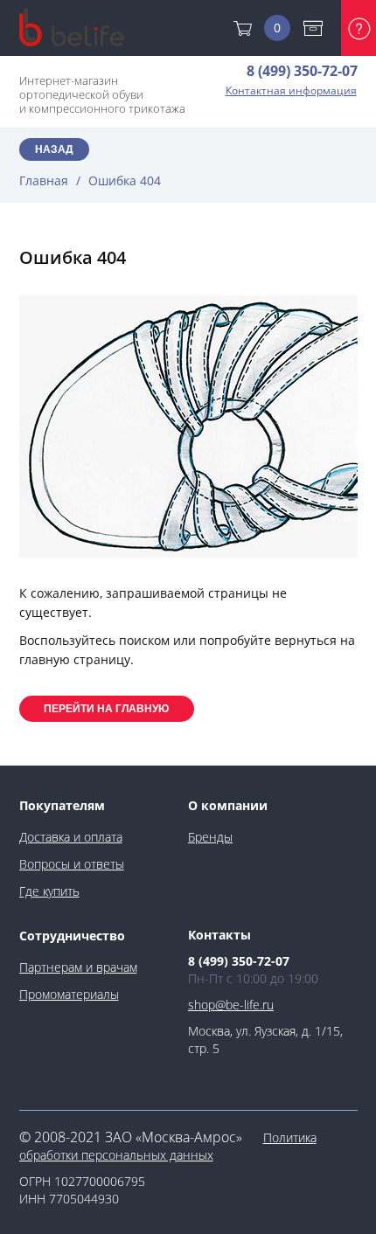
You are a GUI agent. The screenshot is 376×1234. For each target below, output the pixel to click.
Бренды (210, 836)
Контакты (219, 934)
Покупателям (62, 805)
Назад (54, 149)
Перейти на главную (106, 709)
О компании (228, 805)
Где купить (49, 891)
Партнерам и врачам (78, 967)
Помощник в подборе (358, 28)
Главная (43, 180)
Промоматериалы (69, 994)
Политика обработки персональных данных (168, 1146)
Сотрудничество (72, 935)
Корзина (277, 27)
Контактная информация (291, 91)
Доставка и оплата (317, 28)
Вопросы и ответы (71, 864)
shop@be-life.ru (231, 1004)
